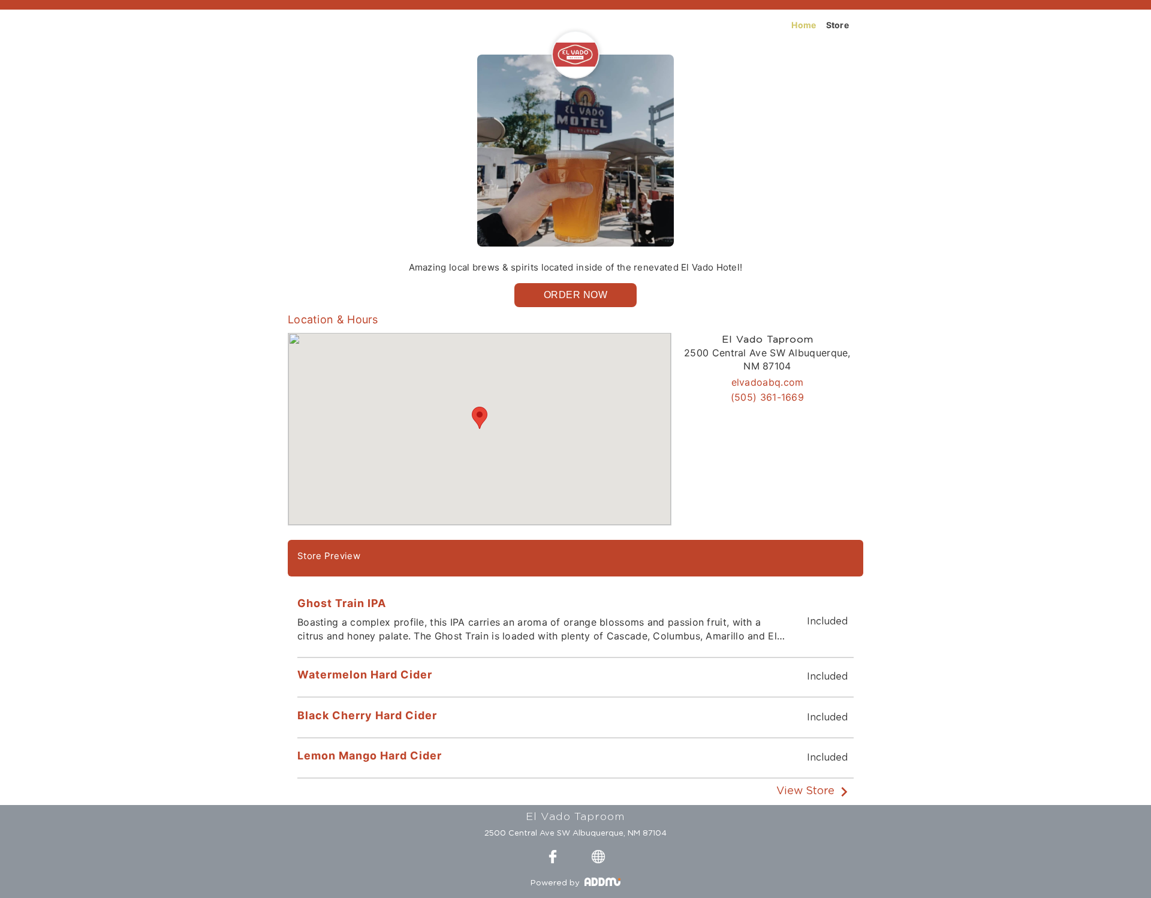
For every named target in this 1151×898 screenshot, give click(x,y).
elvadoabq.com (767, 382)
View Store (805, 791)
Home (803, 25)
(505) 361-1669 (767, 397)
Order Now (576, 295)
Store (837, 25)
